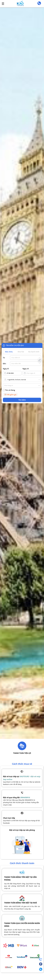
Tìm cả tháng (10, 390)
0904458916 (25, 797)
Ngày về (26, 369)
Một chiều (9, 352)
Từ (4, 358)
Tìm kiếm (22, 400)
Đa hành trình (33, 352)
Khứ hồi (21, 352)
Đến (4, 363)
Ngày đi (6, 369)
